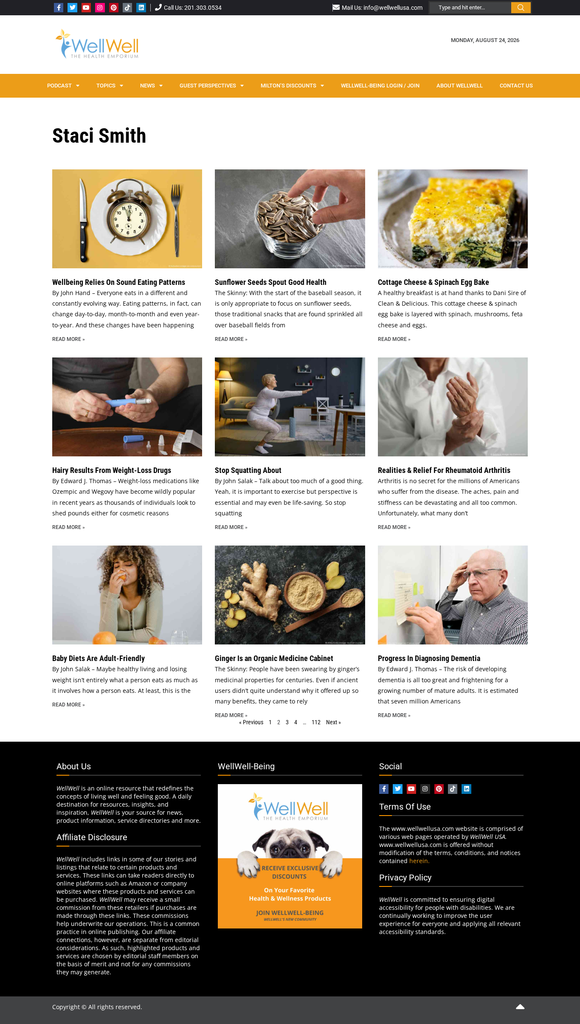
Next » (333, 722)
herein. (419, 861)
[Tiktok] (127, 7)
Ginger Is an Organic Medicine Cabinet (274, 658)
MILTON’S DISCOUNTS (288, 85)
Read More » (68, 339)
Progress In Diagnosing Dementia (429, 658)
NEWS (147, 85)
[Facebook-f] (58, 7)
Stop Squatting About (248, 470)
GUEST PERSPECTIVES (208, 85)
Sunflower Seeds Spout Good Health (271, 282)
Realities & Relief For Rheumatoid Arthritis (444, 470)
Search (521, 7)
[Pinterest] (113, 7)
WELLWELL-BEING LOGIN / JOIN (380, 85)
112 (316, 722)
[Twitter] (72, 7)
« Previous (251, 722)
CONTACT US (516, 85)
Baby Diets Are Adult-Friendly (98, 658)
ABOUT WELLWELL (459, 85)
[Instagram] (99, 7)
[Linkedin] (141, 7)
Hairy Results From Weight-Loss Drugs (111, 470)
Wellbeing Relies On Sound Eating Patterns (118, 282)
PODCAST (59, 85)
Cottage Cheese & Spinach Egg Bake (433, 282)
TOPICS (105, 85)
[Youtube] (86, 7)
